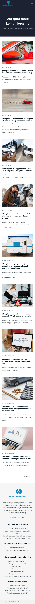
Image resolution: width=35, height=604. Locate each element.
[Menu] (32, 3)
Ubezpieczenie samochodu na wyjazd (17, 576)
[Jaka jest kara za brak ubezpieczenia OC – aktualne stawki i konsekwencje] (17, 52)
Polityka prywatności (17, 517)
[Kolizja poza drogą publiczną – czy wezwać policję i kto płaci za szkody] (17, 150)
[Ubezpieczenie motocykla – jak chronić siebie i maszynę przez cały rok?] (17, 340)
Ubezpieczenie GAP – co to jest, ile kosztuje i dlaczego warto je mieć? (16, 457)
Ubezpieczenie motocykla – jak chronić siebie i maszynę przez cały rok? (16, 361)
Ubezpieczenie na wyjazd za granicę (17, 538)
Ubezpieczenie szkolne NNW (17, 588)
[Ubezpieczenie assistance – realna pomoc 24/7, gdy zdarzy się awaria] (17, 295)
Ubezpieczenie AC (17, 569)
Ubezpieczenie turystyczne (17, 528)
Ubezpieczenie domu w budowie (17, 550)
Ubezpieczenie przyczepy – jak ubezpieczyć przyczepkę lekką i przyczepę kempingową (15, 266)
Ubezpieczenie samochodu (17, 561)
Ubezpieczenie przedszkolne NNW (17, 590)
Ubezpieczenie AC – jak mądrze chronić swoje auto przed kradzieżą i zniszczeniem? (17, 408)
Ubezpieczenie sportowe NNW (17, 593)
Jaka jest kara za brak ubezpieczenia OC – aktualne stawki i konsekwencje (17, 72)
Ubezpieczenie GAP (17, 571)
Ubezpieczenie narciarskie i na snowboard (17, 536)
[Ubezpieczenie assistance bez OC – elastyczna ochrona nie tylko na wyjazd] (17, 195)
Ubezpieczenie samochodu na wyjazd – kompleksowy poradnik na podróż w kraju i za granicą (17, 121)
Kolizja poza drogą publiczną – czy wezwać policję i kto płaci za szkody (17, 170)
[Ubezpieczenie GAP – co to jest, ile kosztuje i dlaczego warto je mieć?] (17, 438)
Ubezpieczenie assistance (17, 574)
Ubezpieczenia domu (17, 548)
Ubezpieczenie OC (17, 566)
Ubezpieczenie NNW (17, 585)
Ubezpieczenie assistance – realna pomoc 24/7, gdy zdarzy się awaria (16, 315)
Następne (27, 476)
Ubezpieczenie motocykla (17, 564)
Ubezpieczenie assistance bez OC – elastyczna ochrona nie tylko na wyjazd (16, 216)
